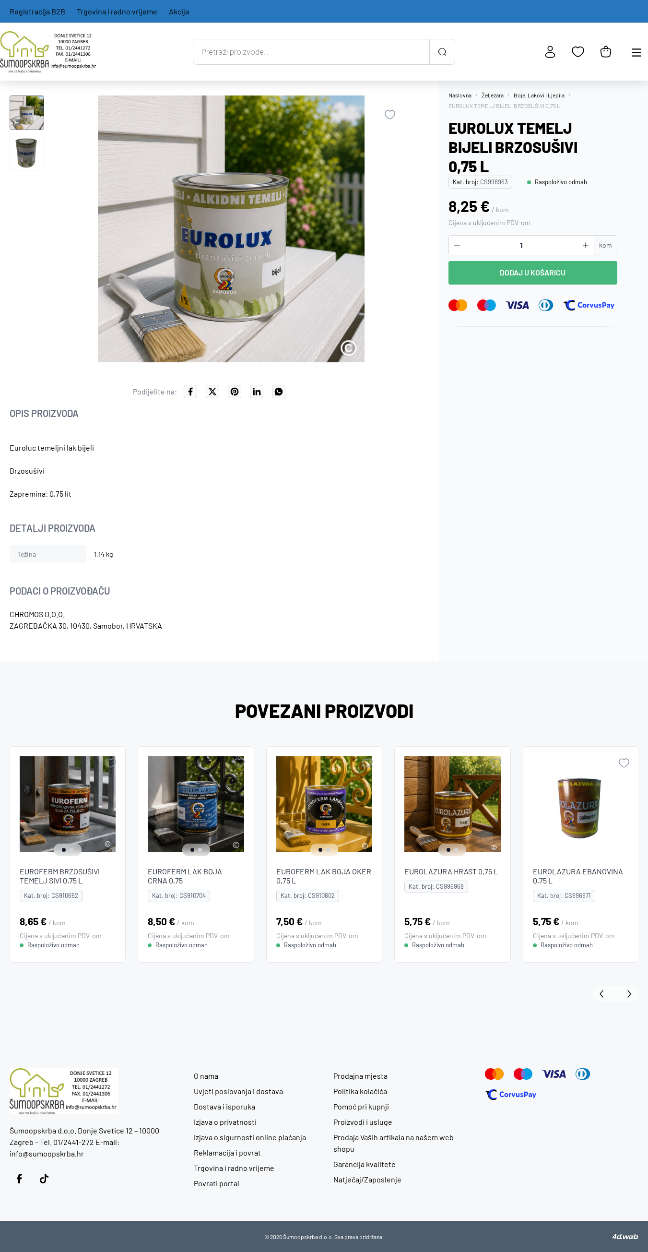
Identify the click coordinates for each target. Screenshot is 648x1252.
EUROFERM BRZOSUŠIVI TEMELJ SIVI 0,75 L (60, 876)
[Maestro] (486, 305)
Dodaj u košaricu (533, 272)
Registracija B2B (37, 11)
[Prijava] (550, 51)
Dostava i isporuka (224, 1106)
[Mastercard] (458, 305)
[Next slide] (116, 804)
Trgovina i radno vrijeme (117, 11)
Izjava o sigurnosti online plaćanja (250, 1137)
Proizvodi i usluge (362, 1121)
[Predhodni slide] (603, 994)
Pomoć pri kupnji (361, 1106)
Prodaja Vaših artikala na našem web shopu (393, 1143)
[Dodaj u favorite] (390, 114)
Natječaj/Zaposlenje (367, 1179)
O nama (206, 1075)
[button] (27, 112)
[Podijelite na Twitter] (212, 391)
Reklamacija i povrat (227, 1152)
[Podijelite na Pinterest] (234, 391)
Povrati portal (216, 1183)
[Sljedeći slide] (626, 994)
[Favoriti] (577, 51)
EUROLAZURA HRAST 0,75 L (451, 871)
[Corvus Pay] (588, 305)
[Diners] (546, 305)
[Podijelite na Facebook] (190, 391)
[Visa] (518, 305)
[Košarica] (605, 51)
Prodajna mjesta (360, 1075)
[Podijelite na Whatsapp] (278, 391)
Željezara (493, 95)
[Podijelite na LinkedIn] (256, 391)
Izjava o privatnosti (225, 1121)
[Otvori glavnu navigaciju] (636, 51)
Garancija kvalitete (364, 1164)
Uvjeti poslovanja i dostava (238, 1091)
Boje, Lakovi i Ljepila (539, 95)
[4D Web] (625, 1236)
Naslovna (459, 95)
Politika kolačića (360, 1091)
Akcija (179, 11)
